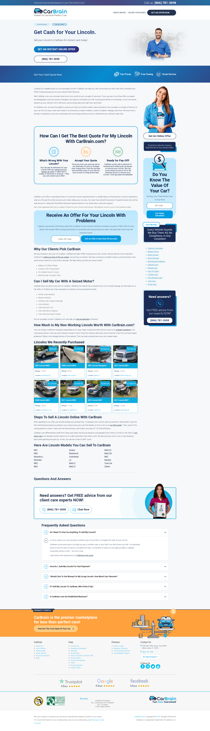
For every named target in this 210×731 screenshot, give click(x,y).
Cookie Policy (76, 668)
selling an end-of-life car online (56, 257)
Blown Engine (153, 255)
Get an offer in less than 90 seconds (101, 239)
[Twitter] (153, 666)
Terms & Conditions (78, 660)
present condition (123, 330)
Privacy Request (77, 665)
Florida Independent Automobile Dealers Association (38, 701)
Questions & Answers (78, 648)
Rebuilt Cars (152, 268)
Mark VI (72, 466)
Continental (74, 456)
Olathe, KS (97, 410)
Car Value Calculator (159, 214)
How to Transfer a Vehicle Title (82, 656)
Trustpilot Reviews (70, 682)
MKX (36, 463)
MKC (106, 456)
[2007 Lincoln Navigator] (99, 362)
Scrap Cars (152, 284)
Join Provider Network (122, 651)
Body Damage (153, 258)
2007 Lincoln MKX (42, 366)
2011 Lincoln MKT (121, 366)
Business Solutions (121, 648)
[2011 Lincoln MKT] (125, 362)
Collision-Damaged (155, 248)
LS (70, 460)
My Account (75, 653)
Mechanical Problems (156, 261)
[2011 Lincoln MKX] (72, 397)
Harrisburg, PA (45, 375)
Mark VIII (108, 453)
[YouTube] (158, 666)
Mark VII (107, 450)
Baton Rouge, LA (125, 375)
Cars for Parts (153, 271)
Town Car (108, 463)
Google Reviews (105, 683)
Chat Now (83, 509)
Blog (37, 658)
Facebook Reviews (139, 683)
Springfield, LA (72, 410)
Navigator (38, 460)
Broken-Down (153, 251)
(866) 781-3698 (165, 3)
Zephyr (107, 466)
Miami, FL (97, 375)
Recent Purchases (137, 12)
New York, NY (72, 375)
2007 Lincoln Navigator (97, 366)
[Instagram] (148, 666)
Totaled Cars (153, 274)
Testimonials (40, 651)
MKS (36, 453)
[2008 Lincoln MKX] (72, 362)
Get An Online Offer (160, 136)
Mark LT (72, 463)
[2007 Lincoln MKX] (46, 362)
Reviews (84, 698)
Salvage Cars (153, 265)
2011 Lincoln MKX (68, 400)
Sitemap (74, 651)
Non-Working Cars (155, 278)
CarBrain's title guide (84, 555)
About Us (39, 646)
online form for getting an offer (54, 170)
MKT (36, 450)
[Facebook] (142, 666)
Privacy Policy (76, 658)
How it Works (41, 648)
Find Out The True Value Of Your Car (54, 629)
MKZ (36, 466)
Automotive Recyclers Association (56, 701)
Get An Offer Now (160, 12)
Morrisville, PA (124, 410)
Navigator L (38, 456)
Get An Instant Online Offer (56, 49)
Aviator (72, 450)
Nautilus (107, 460)
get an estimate (82, 319)
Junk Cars (152, 281)
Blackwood (73, 453)
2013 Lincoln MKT (95, 400)
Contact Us (75, 646)
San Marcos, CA (46, 410)
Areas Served (119, 12)
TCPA (73, 663)
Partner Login (119, 646)
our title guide (115, 425)
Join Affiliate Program (122, 653)
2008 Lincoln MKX (68, 366)
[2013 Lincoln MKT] (99, 397)
